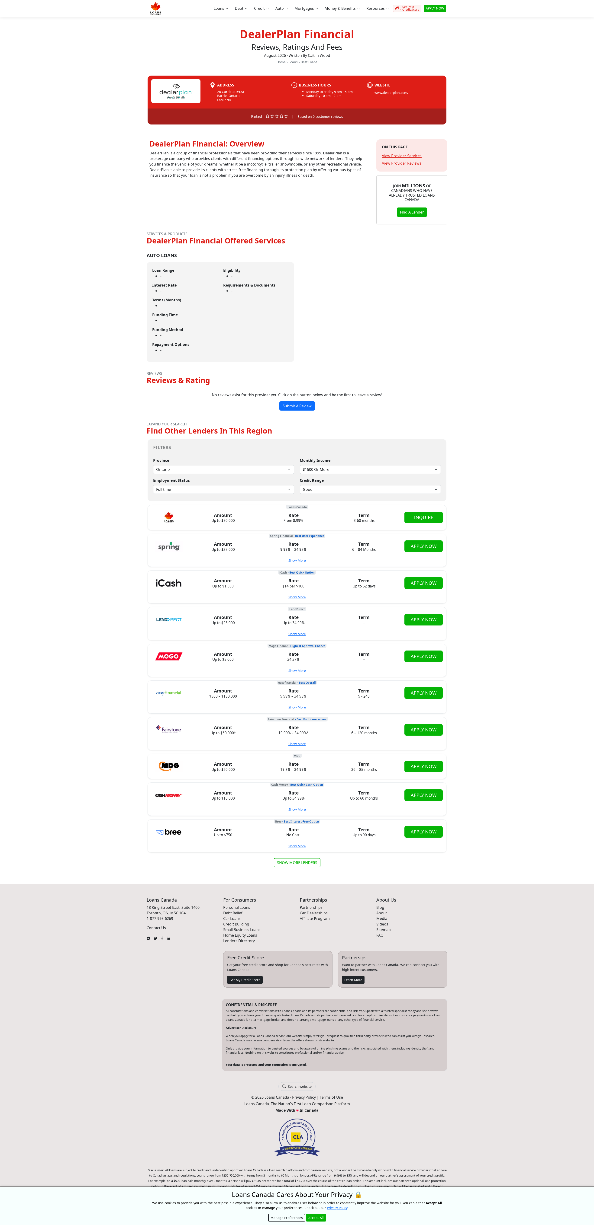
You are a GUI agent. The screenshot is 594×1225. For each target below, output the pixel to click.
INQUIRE (423, 517)
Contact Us (156, 927)
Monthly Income (315, 460)
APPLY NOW (435, 8)
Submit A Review (297, 405)
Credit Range (312, 480)
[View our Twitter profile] (155, 938)
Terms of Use (331, 1097)
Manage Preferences (287, 1217)
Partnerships (311, 907)
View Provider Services (402, 155)
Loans (293, 62)
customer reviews (328, 116)
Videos (382, 924)
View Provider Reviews (401, 163)
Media (381, 918)
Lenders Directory (239, 940)
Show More (297, 560)
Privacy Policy (304, 1097)
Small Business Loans (242, 929)
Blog (380, 907)
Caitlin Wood (319, 55)
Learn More (353, 980)
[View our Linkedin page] (168, 938)
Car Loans (232, 918)
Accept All (316, 1217)
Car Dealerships (314, 913)
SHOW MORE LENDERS (297, 862)
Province (161, 460)
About (381, 913)
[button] (220, 8)
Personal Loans (236, 907)
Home (281, 62)
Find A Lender (412, 212)
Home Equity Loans (240, 935)
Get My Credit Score (244, 980)
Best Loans (309, 62)
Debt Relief (232, 913)
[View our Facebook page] (162, 938)
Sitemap (383, 929)
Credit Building (236, 924)
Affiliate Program (315, 918)
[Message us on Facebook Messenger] (148, 938)
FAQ (380, 935)
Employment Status (171, 480)
